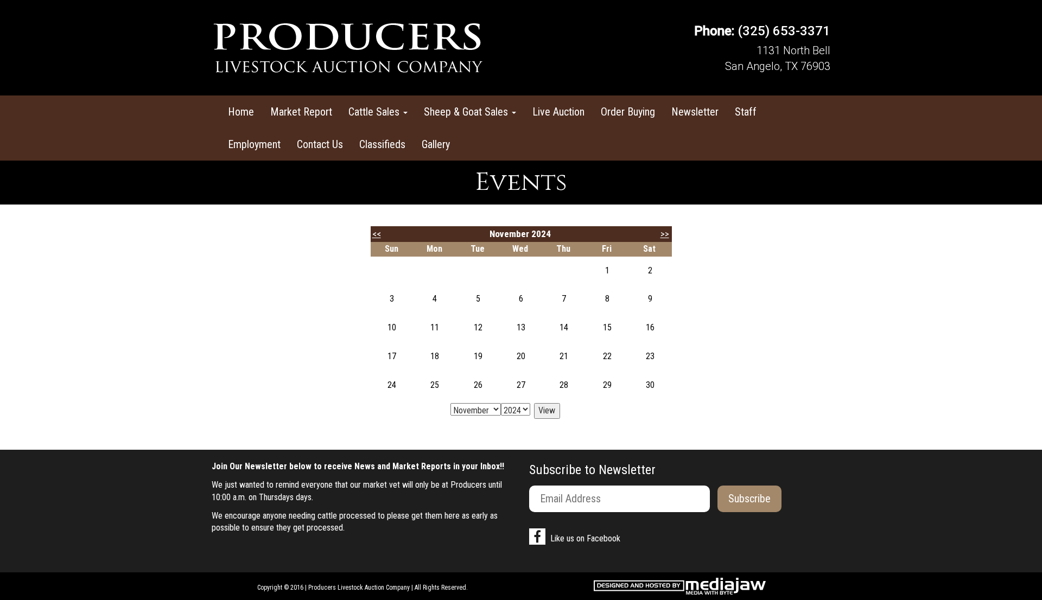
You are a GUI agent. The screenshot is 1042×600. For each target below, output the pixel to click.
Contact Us (320, 144)
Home (241, 111)
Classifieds (382, 144)
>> (664, 233)
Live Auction (558, 111)
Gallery (436, 144)
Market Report (301, 111)
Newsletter (695, 111)
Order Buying (628, 111)
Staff (746, 111)
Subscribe (749, 498)
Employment (254, 144)
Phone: (714, 31)
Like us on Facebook (584, 538)
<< (376, 233)
